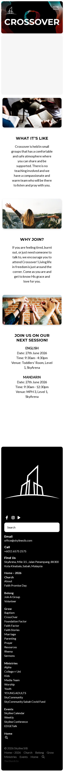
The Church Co (11, 761)
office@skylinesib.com (18, 540)
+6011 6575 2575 (15, 551)
